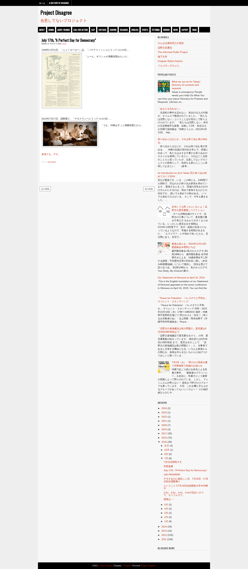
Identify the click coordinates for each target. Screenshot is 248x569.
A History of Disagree (59, 3)
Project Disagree (56, 12)
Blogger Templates (148, 565)
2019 (164, 429)
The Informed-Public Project (173, 52)
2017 (164, 433)
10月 (166, 449)
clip (93, 29)
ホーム (42, 3)
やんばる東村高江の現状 (171, 43)
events (145, 29)
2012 (164, 535)
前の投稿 (149, 188)
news (175, 29)
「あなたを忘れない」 (169, 108)
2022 (164, 416)
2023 (164, 412)
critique (102, 29)
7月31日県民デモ (173, 462)
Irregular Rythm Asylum (170, 61)
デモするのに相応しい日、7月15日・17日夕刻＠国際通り (186, 480)
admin (51, 29)
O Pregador (126, 565)
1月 (166, 521)
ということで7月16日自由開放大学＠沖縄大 (186, 487)
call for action (80, 29)
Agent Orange (63, 29)
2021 (164, 421)
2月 (166, 517)
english (134, 29)
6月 (166, 504)
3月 (166, 513)
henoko (166, 29)
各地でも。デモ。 (51, 154)
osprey (185, 29)
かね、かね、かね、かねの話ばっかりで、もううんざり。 (184, 493)
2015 (164, 442)
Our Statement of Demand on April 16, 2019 (181, 277)
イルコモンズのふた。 (169, 65)
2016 (164, 437)
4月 (166, 508)
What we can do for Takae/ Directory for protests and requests (186, 85)
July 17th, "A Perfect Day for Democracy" (69, 40)
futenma (156, 29)
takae (194, 29)
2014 (164, 526)
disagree (124, 29)
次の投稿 (45, 188)
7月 (166, 458)
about (42, 29)
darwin (113, 29)
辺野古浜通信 (165, 47)
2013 (164, 530)
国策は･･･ (169, 499)
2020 (164, 425)
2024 (164, 408)
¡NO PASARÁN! (172, 474)
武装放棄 (168, 466)
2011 (164, 539)
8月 (166, 454)
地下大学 (162, 56)
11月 (166, 445)
